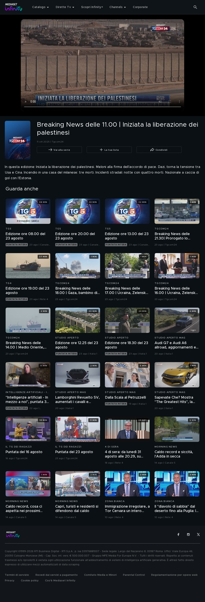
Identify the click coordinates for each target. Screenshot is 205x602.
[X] (198, 534)
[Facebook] (178, 534)
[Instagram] (188, 534)
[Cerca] (195, 7)
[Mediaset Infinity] (14, 7)
